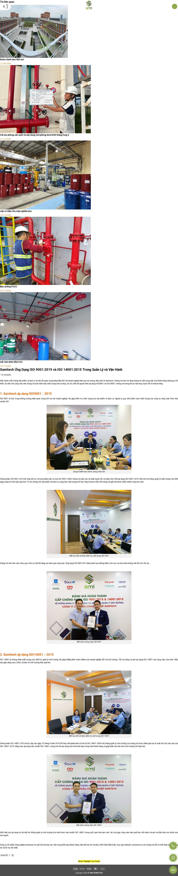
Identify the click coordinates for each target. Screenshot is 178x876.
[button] (5, 6)
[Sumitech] (89, 6)
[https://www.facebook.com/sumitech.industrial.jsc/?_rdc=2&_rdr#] (173, 858)
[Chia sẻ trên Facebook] (10, 855)
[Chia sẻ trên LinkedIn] (13, 855)
